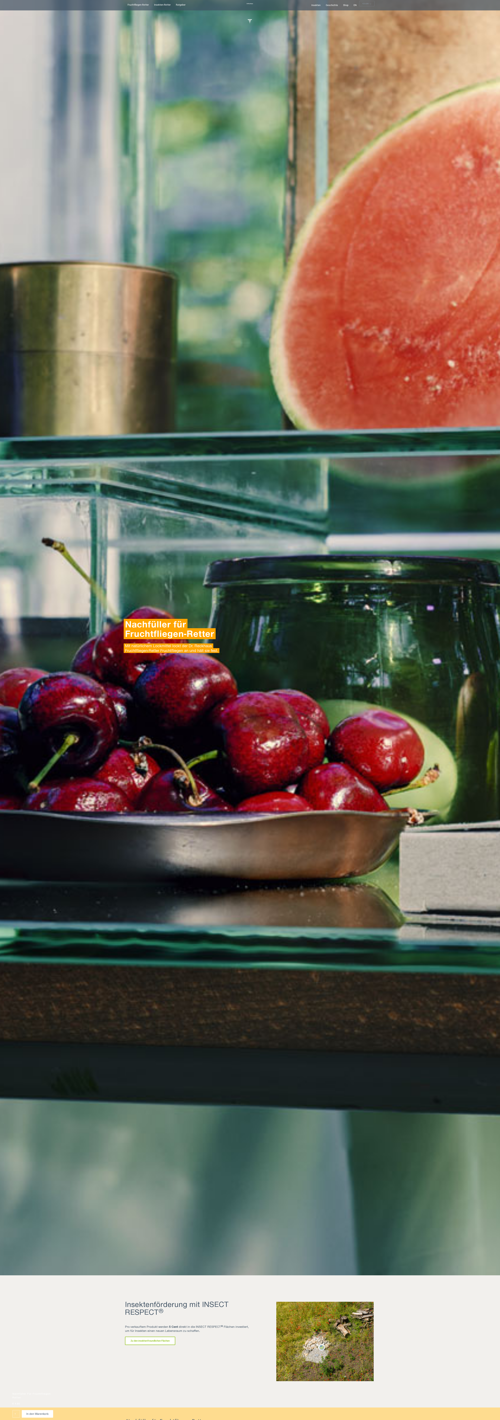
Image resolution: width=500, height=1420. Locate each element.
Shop (345, 5)
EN (355, 5)
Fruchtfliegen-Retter (138, 4)
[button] (150, 1341)
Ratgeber (181, 4)
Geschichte (332, 5)
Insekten (316, 5)
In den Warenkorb (37, 1414)
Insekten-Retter (162, 4)
